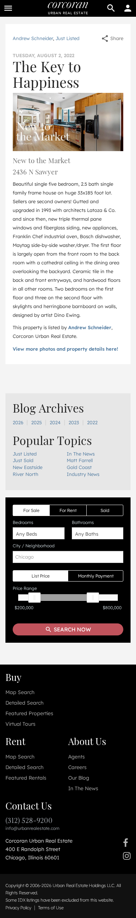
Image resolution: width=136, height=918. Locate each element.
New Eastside (27, 467)
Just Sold (23, 460)
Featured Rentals (25, 778)
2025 (36, 422)
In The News (81, 454)
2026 (18, 422)
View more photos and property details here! (65, 349)
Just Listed (67, 38)
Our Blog (78, 778)
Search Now (71, 629)
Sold (104, 510)
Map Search (19, 692)
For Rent (68, 510)
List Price (41, 576)
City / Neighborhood (33, 545)
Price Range (25, 588)
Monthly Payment (96, 576)
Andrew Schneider (33, 38)
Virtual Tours (20, 724)
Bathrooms (83, 522)
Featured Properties (29, 713)
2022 (92, 422)
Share (116, 38)
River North (25, 474)
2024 (55, 422)
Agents (76, 756)
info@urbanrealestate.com (32, 828)
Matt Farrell (80, 460)
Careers (77, 767)
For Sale (31, 510)
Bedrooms (23, 522)
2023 (74, 422)
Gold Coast (79, 467)
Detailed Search (24, 703)
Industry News (83, 474)
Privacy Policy (18, 907)
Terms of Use (50, 907)
